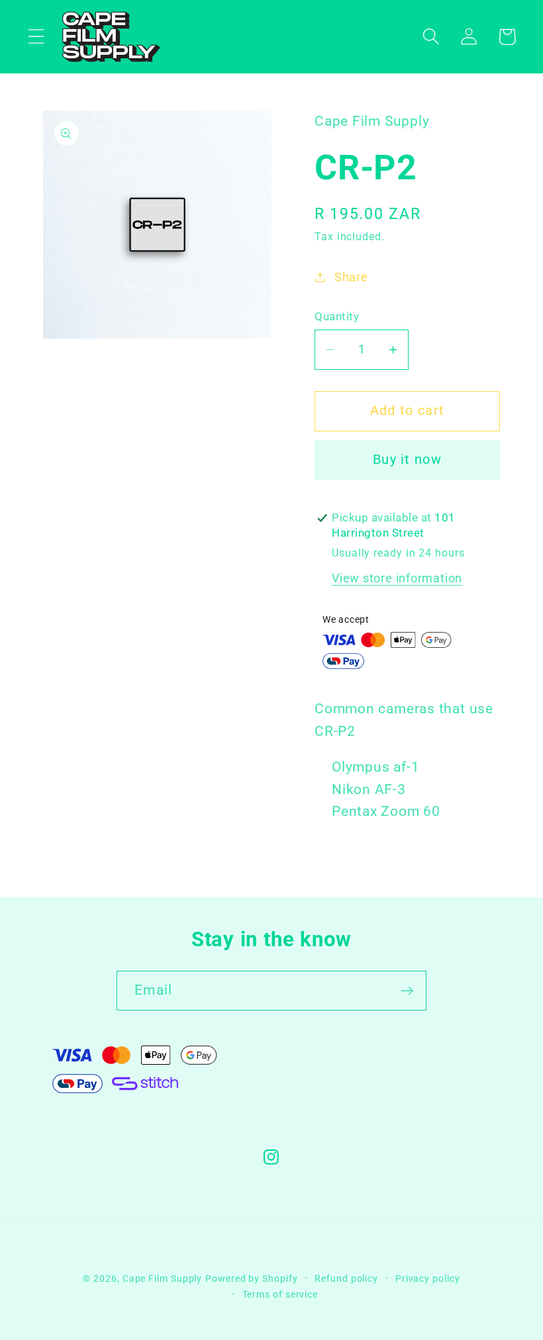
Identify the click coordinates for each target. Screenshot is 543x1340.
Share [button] (351, 277)
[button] (36, 37)
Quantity (337, 316)
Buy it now (407, 459)
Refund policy (346, 1278)
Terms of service (280, 1294)
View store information (397, 578)
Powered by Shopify (251, 1278)
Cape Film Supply (163, 1278)
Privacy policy (427, 1278)
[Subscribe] (407, 991)
